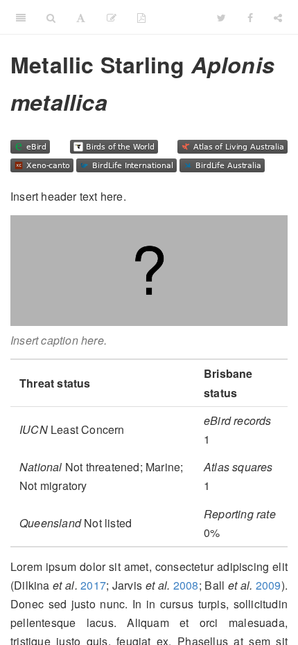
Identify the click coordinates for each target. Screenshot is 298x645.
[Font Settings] (81, 17)
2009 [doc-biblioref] (268, 585)
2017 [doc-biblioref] (93, 585)
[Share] (277, 17)
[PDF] (141, 17)
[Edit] (111, 17)
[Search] (51, 17)
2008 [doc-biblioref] (186, 585)
